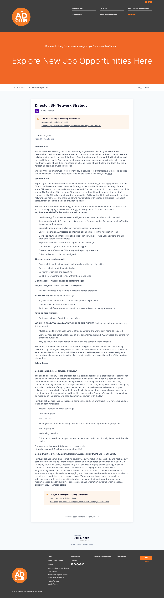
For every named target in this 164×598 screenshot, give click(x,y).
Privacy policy (76, 544)
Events (103, 9)
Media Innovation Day (56, 577)
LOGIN (146, 561)
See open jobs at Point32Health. (55, 122)
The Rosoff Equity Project (58, 574)
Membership (78, 9)
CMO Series (52, 571)
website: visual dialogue (34, 591)
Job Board (132, 14)
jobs (19, 87)
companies (38, 87)
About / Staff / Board (108, 14)
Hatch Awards (53, 581)
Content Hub (77, 14)
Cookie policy (88, 544)
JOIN (146, 557)
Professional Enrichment (138, 9)
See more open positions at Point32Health (82, 517)
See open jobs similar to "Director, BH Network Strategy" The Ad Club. (71, 126)
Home (50, 557)
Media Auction (53, 584)
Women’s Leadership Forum (58, 568)
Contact (148, 2)
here (109, 173)
